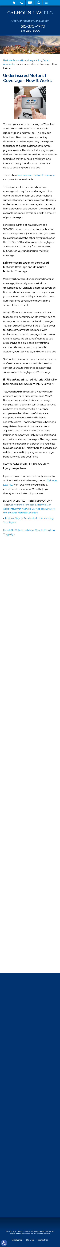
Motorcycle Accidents (22, 819)
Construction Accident (23, 724)
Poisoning (15, 843)
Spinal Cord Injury (19, 897)
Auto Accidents (18, 677)
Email (30, 3)
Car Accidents (18, 712)
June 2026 (16, 641)
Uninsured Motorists (21, 944)
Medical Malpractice (21, 813)
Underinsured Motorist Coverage (20, 512)
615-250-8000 (30, 30)
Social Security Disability (23, 891)
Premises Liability (19, 861)
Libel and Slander (19, 807)
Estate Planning (19, 784)
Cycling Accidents (20, 742)
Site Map (30, 1240)
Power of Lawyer (19, 855)
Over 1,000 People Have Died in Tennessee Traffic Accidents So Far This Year (30, 572)
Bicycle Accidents (20, 688)
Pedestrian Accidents (22, 825)
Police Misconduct (20, 849)
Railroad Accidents (20, 873)
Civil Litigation (18, 718)
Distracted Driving (20, 754)
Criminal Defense (19, 730)
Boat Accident (18, 694)
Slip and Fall (16, 885)
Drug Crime (16, 772)
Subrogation (17, 909)
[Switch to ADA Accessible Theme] (4, 1243)
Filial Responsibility (20, 790)
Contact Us (43, 1240)
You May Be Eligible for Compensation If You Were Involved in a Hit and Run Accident (31, 608)
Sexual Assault (18, 879)
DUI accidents (17, 778)
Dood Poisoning (19, 766)
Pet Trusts (15, 837)
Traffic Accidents (19, 921)
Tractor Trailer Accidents (24, 915)
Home (14, 3)
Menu (46, 3)
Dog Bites (15, 760)
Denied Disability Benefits (24, 748)
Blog (40, 60)
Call (21, 3)
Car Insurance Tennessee (22, 504)
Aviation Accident (20, 682)
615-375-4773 (33, 26)
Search (38, 3)
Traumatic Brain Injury (22, 933)
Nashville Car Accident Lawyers (38, 508)
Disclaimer (17, 1240)
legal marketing (24, 1233)
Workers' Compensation (23, 956)
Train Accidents (18, 927)
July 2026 (15, 635)
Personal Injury (18, 831)
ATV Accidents (18, 671)
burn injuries (16, 700)
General (14, 796)
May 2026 (15, 647)
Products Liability (19, 867)
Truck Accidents (19, 938)
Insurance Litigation (21, 802)
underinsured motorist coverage (36, 175)
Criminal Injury (17, 736)
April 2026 (15, 653)
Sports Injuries (17, 903)
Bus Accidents (18, 706)
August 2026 (17, 629)
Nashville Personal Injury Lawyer (19, 60)
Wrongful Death (19, 962)
